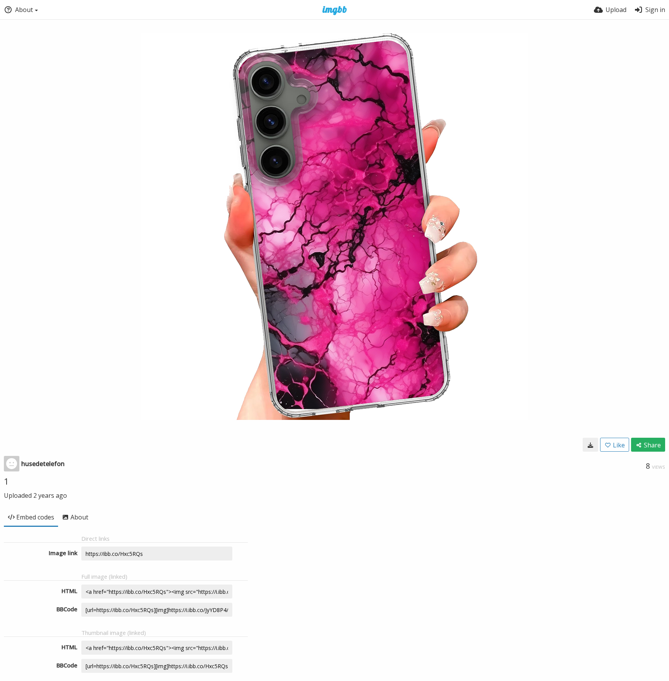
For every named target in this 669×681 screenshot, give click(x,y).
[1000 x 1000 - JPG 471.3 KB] (590, 445)
